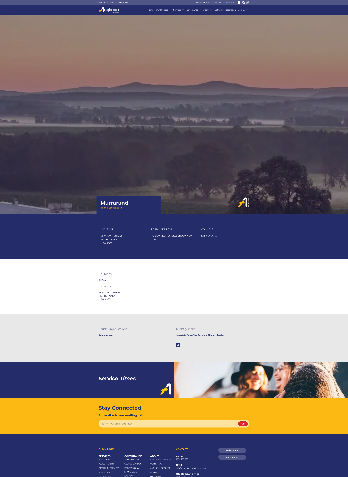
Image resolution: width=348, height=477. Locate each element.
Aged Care (104, 459)
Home (150, 10)
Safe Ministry (131, 459)
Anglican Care (106, 2)
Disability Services (109, 468)
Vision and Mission (160, 459)
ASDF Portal (232, 457)
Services (177, 10)
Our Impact (156, 472)
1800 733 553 (182, 459)
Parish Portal (202, 2)
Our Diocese (162, 10)
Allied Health (106, 464)
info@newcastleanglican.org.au (191, 468)
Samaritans (122, 2)
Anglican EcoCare (160, 468)
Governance (192, 10)
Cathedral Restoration (225, 10)
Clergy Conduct (133, 464)
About (206, 10)
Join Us (241, 10)
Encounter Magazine (223, 2)
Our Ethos (156, 464)
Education (104, 472)
